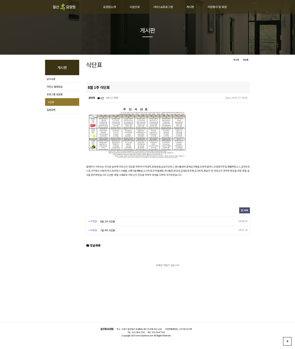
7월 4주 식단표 (107, 230)
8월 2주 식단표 (107, 221)
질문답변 (51, 109)
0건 (102, 98)
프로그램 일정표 (55, 94)
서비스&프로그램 (163, 7)
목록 (245, 210)
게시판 (190, 7)
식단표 (51, 102)
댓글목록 (95, 245)
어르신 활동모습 (55, 86)
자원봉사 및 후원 (217, 7)
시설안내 (134, 7)
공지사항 (51, 79)
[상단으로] (287, 341)
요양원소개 (109, 7)
